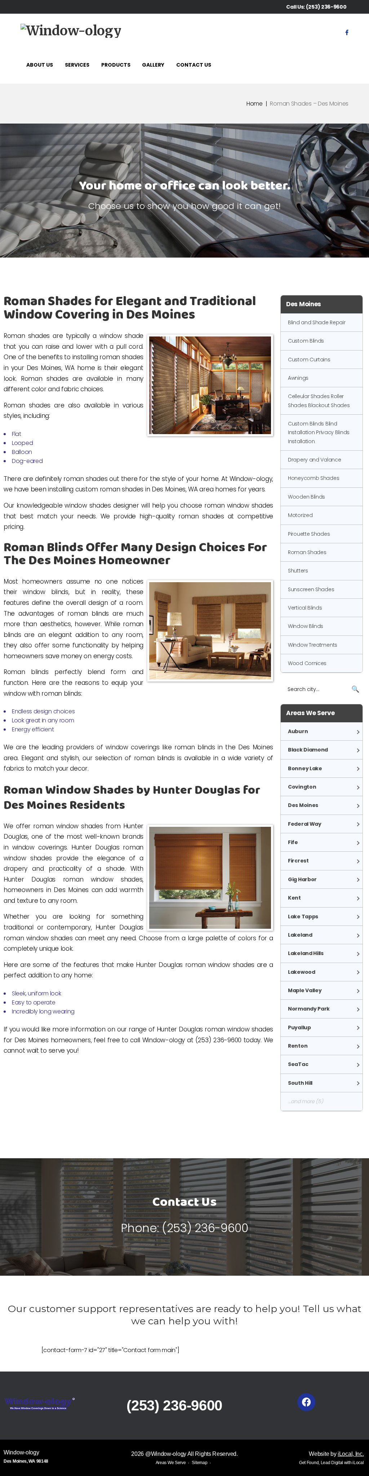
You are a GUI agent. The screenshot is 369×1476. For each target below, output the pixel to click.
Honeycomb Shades (313, 478)
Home (254, 103)
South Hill (300, 1083)
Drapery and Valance (314, 459)
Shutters (298, 570)
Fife (293, 842)
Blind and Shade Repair (316, 322)
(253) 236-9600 (326, 6)
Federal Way (304, 824)
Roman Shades (307, 552)
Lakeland (300, 934)
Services (77, 64)
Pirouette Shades (309, 534)
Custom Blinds (306, 340)
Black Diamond (308, 749)
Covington (302, 786)
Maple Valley (304, 990)
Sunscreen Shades (311, 589)
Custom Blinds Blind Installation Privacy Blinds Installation (319, 432)
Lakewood (301, 972)
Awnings (298, 378)
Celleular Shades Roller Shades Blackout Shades (319, 401)
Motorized (300, 515)
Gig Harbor (302, 879)
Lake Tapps (303, 916)
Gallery (153, 64)
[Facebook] (346, 32)
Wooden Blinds (306, 496)
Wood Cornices (307, 663)
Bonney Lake (305, 768)
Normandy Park (309, 1008)
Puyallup (299, 1027)
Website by (336, 1454)
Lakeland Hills (306, 953)
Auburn (298, 731)
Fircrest (298, 860)
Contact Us (193, 64)
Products (115, 64)
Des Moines (303, 805)
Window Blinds (305, 626)
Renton (297, 1045)
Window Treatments (312, 644)
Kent (294, 897)
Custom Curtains (309, 359)
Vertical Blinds (305, 607)
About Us (39, 64)
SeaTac (298, 1064)
